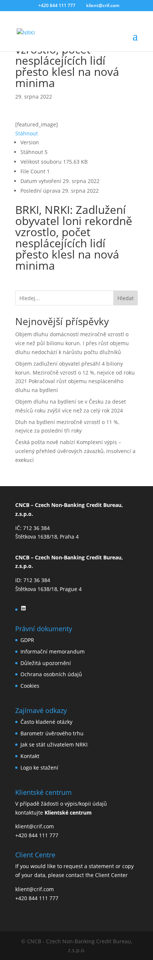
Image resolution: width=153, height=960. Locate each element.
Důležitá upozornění (45, 663)
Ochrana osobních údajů (51, 674)
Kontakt (29, 756)
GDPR (27, 639)
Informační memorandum (52, 651)
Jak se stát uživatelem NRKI (54, 744)
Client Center (111, 875)
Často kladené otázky (46, 721)
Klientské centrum (68, 812)
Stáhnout (26, 133)
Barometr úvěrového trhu (52, 733)
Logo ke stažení (39, 767)
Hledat (125, 298)
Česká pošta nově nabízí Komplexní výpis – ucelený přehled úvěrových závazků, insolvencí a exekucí (75, 451)
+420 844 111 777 (36, 835)
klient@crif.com (34, 826)
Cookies (29, 685)
